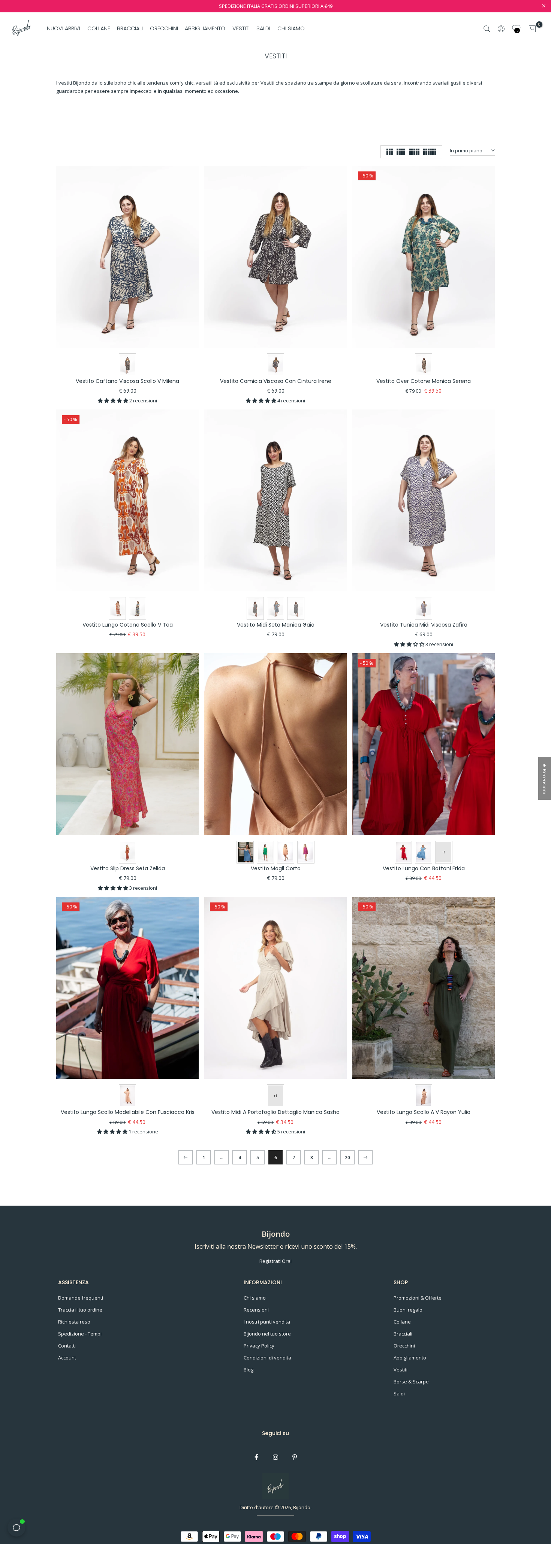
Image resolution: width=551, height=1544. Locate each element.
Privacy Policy (259, 1345)
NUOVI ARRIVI (63, 28)
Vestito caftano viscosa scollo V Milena (127, 381)
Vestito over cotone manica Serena (423, 381)
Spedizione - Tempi (80, 1333)
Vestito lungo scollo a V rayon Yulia (423, 1112)
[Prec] (185, 1157)
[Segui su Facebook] (256, 1457)
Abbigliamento (410, 1357)
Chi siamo (255, 1297)
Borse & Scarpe (411, 1381)
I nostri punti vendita (267, 1321)
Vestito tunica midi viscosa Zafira (423, 624)
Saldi (399, 1393)
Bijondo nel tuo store (267, 1333)
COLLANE (98, 28)
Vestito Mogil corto (276, 868)
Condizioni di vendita (267, 1357)
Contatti (67, 1345)
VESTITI (241, 28)
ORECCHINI (164, 28)
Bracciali (403, 1333)
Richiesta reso (74, 1321)
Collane (402, 1321)
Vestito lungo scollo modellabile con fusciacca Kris (128, 1112)
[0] (532, 29)
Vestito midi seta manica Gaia (275, 624)
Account (67, 1357)
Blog (248, 1369)
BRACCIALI (130, 28)
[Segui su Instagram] (275, 1457)
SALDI (263, 28)
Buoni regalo (408, 1309)
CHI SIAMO (290, 28)
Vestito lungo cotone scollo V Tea (127, 624)
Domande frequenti (80, 1297)
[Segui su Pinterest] (294, 1457)
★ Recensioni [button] (544, 778)
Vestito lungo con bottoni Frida (424, 868)
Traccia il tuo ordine (80, 1309)
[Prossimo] (365, 1157)
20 (347, 1157)
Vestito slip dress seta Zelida (127, 868)
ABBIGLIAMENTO (205, 28)
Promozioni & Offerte (418, 1297)
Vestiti (400, 1369)
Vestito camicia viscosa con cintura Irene (275, 381)
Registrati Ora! (275, 1261)
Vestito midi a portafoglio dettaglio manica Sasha (275, 1112)
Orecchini (404, 1345)
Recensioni (256, 1309)
